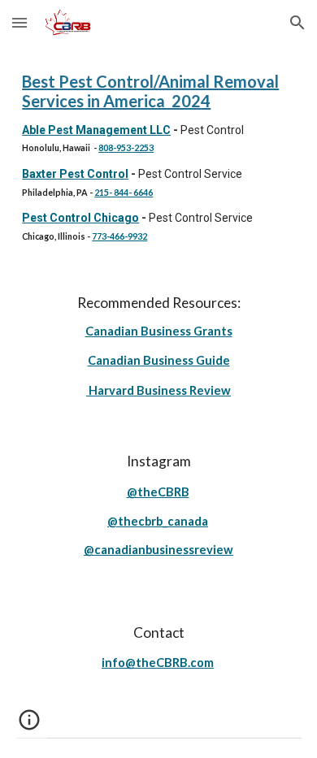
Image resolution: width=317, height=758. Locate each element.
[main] (158, 157)
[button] (19, 22)
